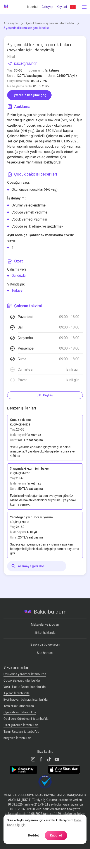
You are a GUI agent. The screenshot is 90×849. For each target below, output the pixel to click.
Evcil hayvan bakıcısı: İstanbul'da (25, 699)
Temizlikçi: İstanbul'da (18, 706)
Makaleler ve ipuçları (45, 624)
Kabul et (56, 835)
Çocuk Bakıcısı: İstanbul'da (21, 680)
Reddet (33, 835)
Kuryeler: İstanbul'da (17, 738)
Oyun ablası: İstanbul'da (19, 712)
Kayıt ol (62, 7)
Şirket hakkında (45, 632)
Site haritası (45, 653)
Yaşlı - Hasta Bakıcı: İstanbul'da (24, 687)
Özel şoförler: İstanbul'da (20, 725)
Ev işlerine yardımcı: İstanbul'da (24, 674)
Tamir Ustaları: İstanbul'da (21, 731)
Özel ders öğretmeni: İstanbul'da (25, 718)
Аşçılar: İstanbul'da (16, 693)
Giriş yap (47, 7)
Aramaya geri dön (31, 566)
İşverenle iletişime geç (29, 95)
